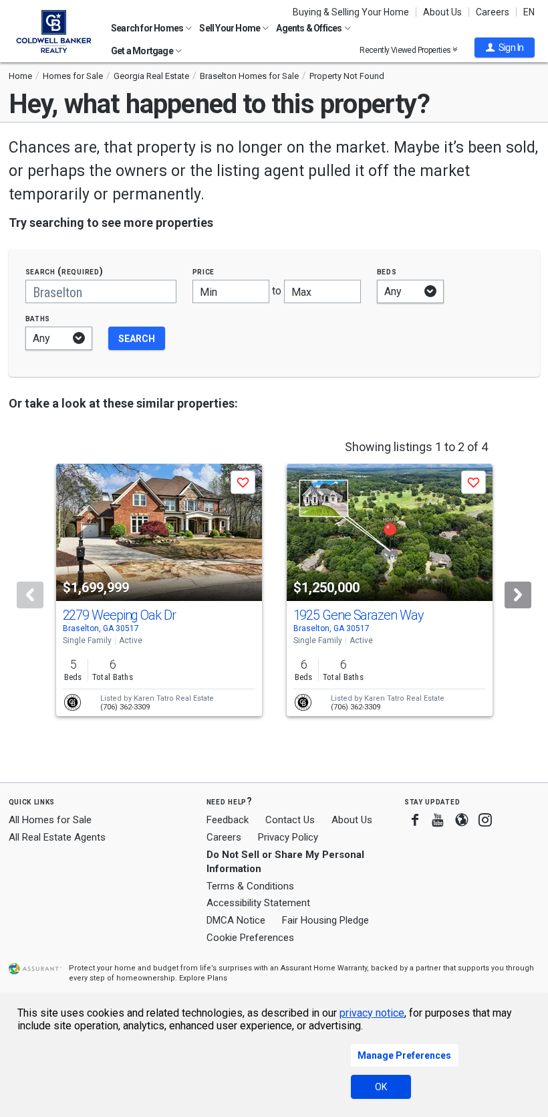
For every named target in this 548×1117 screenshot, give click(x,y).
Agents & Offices (309, 28)
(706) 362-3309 (125, 707)
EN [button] (529, 12)
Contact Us (290, 820)
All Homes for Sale (50, 820)
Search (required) (64, 271)
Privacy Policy (288, 837)
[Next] (518, 595)
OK (381, 1087)
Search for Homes (147, 28)
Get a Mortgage (142, 51)
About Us (442, 12)
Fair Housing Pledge (325, 920)
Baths (38, 318)
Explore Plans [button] (203, 978)
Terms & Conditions (250, 886)
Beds (387, 271)
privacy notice (371, 1013)
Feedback (228, 820)
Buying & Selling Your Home (351, 12)
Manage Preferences (404, 1055)
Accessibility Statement (258, 903)
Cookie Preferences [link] (250, 938)
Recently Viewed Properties (406, 50)
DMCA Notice (236, 920)
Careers (492, 12)
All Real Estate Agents (57, 837)
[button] (504, 47)
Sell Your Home (230, 28)
